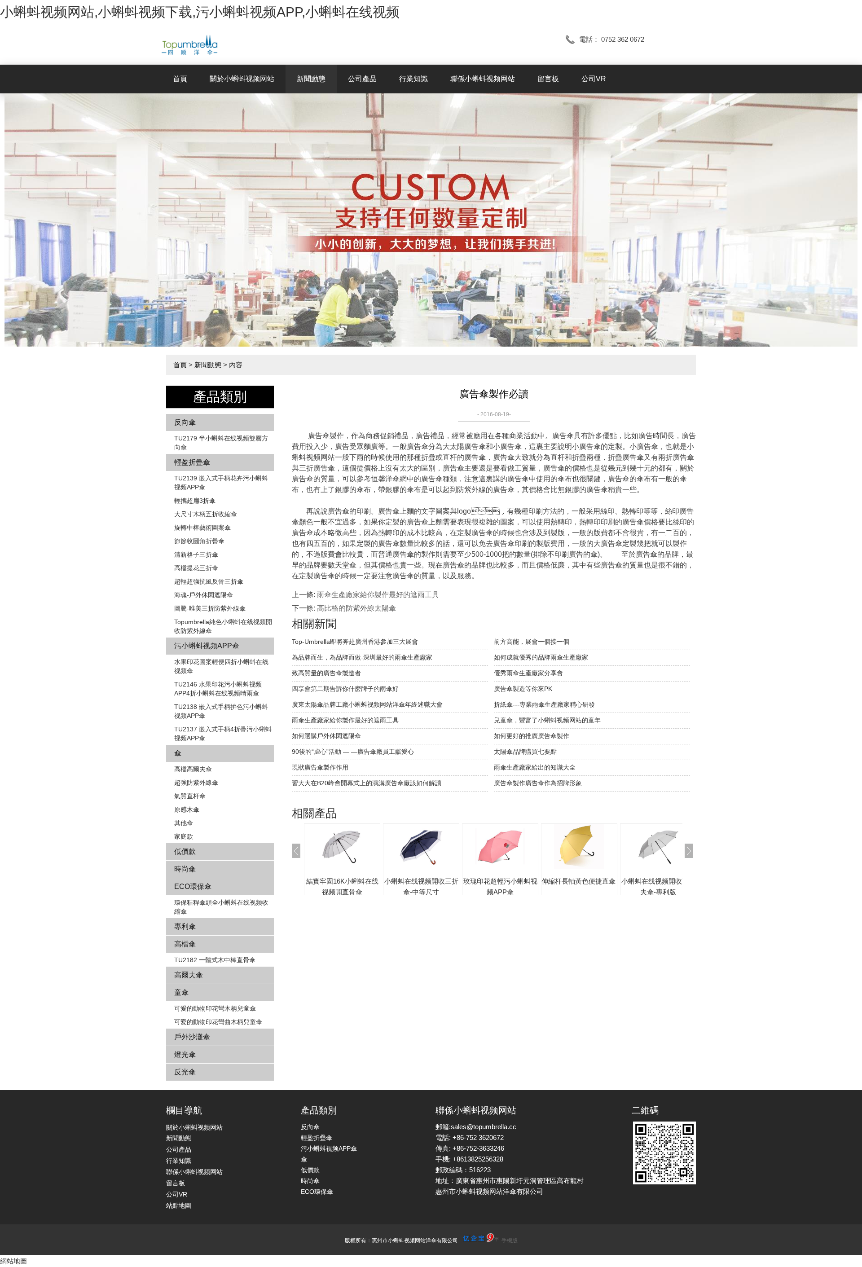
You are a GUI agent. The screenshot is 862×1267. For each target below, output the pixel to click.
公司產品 (362, 79)
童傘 (181, 992)
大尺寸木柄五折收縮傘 (205, 514)
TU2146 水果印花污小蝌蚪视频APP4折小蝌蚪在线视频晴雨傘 (218, 689)
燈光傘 (185, 1054)
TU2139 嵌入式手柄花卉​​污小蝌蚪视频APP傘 (221, 483)
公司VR (593, 79)
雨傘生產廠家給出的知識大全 (535, 767)
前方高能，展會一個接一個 (531, 641)
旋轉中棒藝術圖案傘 (202, 527)
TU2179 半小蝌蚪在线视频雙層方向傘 (221, 443)
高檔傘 (185, 944)
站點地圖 (178, 1205)
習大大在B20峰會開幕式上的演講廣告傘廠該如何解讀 (366, 783)
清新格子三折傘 (196, 554)
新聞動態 (311, 79)
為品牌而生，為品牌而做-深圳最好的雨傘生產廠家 (362, 657)
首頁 (180, 79)
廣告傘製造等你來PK (523, 688)
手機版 (509, 1240)
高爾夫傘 (188, 975)
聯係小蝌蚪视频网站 (482, 79)
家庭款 (183, 836)
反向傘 (185, 422)
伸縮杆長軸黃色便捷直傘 (578, 881)
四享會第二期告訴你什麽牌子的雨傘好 (345, 688)
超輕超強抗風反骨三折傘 (208, 581)
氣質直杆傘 (190, 796)
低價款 (185, 851)
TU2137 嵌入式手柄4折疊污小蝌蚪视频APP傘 (223, 734)
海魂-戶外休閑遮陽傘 (203, 594)
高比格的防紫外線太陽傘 (356, 608)
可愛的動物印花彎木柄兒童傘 (215, 1008)
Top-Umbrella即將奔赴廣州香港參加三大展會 (355, 641)
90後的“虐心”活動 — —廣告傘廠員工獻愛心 (353, 751)
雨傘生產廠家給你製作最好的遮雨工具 (378, 594)
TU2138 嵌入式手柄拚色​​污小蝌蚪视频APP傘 (221, 711)
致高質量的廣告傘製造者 (326, 673)
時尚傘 (185, 869)
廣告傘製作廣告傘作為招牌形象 (538, 783)
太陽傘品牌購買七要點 (525, 751)
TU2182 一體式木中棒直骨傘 (214, 959)
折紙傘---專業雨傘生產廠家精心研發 (544, 704)
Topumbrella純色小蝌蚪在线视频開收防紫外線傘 (223, 626)
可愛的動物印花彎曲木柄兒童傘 (218, 1021)
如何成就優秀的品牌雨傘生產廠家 (541, 657)
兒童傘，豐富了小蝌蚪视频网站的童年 (547, 720)
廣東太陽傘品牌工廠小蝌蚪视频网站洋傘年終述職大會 (367, 704)
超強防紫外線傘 (196, 782)
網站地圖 (13, 1261)
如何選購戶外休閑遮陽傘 (326, 735)
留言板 (548, 79)
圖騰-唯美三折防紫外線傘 (210, 608)
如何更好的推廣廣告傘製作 (531, 735)
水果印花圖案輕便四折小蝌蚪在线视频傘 (221, 666)
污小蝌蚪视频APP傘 (206, 646)
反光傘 (185, 1072)
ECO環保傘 (192, 886)
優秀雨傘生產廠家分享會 (528, 673)
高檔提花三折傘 (196, 568)
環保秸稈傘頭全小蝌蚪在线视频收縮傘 (221, 907)
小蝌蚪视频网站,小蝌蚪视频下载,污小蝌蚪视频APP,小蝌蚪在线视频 (200, 11)
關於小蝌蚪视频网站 (242, 79)
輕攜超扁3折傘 (195, 500)
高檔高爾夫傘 (193, 769)
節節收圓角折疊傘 (199, 541)
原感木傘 (186, 809)
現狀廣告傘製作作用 (320, 767)
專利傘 (185, 926)
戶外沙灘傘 (192, 1037)
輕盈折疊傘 (192, 462)
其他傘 (183, 823)
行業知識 (413, 79)
